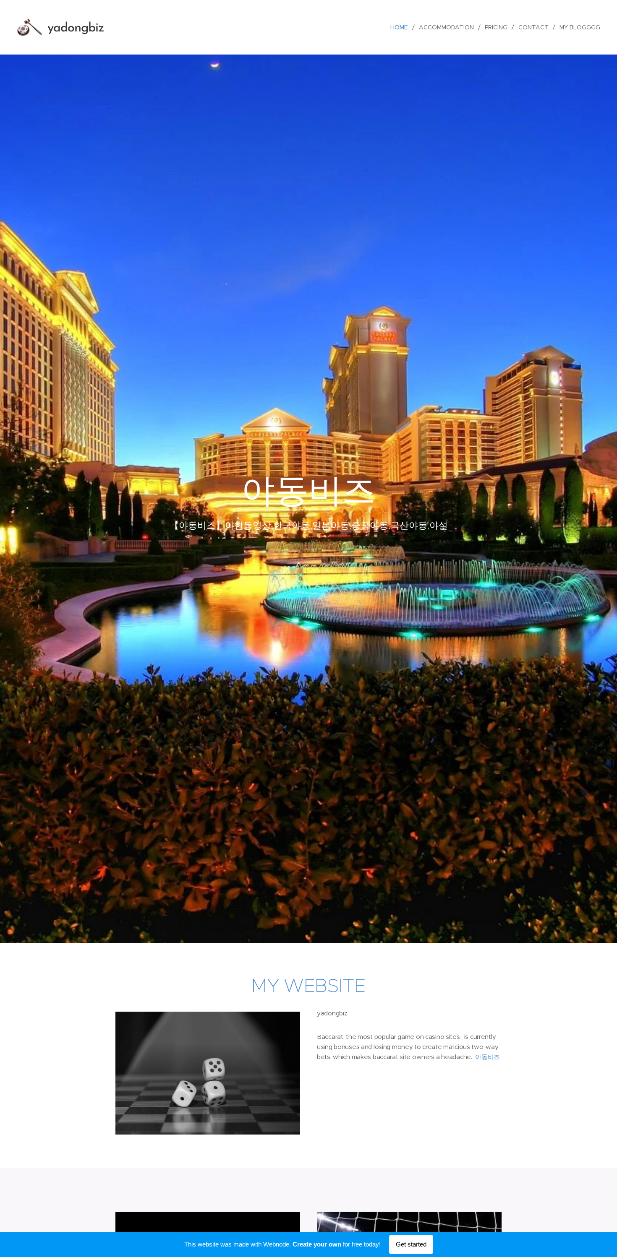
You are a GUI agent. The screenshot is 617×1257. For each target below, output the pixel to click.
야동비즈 (487, 1057)
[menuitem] (401, 27)
